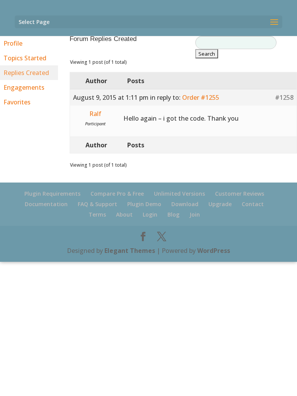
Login (150, 214)
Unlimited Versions (179, 193)
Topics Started (24, 58)
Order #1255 (200, 97)
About (124, 214)
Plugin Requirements (52, 193)
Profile (12, 43)
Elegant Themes (129, 250)
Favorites (17, 102)
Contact (253, 204)
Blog (173, 214)
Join (194, 214)
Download (184, 204)
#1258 (284, 97)
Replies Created (26, 72)
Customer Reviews (239, 193)
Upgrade (220, 204)
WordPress (213, 250)
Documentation (46, 204)
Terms (97, 214)
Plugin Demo (144, 204)
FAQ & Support (97, 204)
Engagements (23, 87)
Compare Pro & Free (117, 193)
